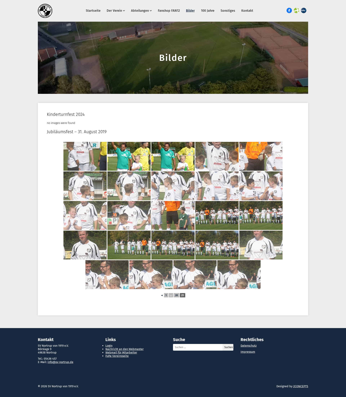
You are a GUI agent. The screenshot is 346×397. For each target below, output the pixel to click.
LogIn (108, 345)
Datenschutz (249, 345)
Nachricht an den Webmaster (124, 349)
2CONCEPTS (300, 386)
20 (176, 295)
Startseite (93, 11)
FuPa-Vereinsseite (117, 356)
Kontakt (247, 11)
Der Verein (114, 11)
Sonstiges (228, 11)
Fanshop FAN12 (169, 11)
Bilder (190, 11)
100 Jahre (207, 11)
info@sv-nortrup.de (60, 362)
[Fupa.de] (303, 10)
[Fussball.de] (296, 10)
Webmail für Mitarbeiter (121, 352)
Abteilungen (140, 11)
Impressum (248, 352)
